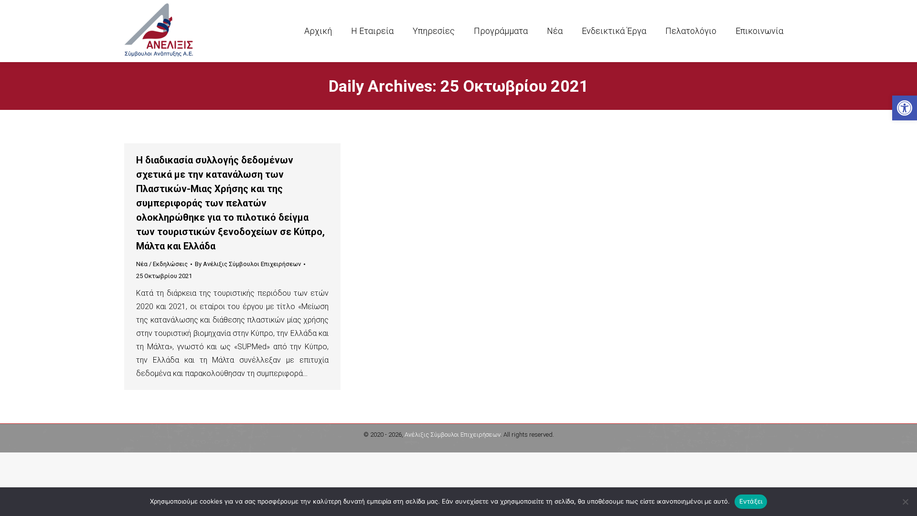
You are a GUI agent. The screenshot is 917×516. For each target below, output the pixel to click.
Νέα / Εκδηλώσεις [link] (162, 264)
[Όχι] (905, 501)
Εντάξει (751, 501)
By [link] (248, 264)
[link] (904, 108)
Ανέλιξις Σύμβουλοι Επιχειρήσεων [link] (453, 434)
